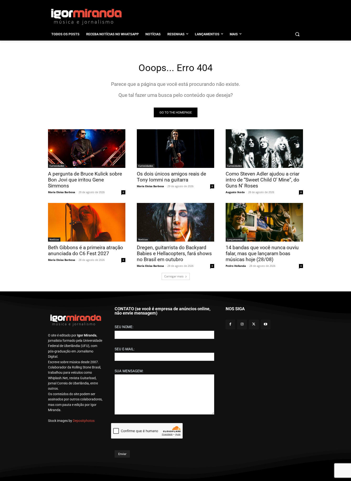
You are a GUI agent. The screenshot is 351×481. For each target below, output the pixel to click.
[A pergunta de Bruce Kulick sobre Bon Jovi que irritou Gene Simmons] (86, 148)
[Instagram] (242, 324)
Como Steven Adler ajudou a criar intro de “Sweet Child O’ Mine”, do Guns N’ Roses (262, 180)
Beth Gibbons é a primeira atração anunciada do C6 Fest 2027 (85, 250)
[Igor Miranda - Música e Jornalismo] (86, 16)
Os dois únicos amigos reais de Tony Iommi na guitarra (171, 177)
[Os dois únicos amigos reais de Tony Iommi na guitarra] (175, 148)
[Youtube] (265, 324)
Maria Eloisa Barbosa (61, 192)
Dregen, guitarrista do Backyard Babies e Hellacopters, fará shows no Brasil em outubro (174, 253)
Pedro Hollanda (236, 266)
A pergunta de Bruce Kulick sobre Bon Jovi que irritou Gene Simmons (85, 180)
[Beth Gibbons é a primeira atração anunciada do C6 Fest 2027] (86, 222)
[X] (253, 324)
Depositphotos (84, 421)
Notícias (54, 239)
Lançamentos (235, 239)
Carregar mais (174, 276)
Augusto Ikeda (235, 192)
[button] (297, 34)
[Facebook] (230, 324)
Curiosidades (56, 165)
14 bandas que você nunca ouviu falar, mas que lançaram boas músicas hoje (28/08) (262, 253)
